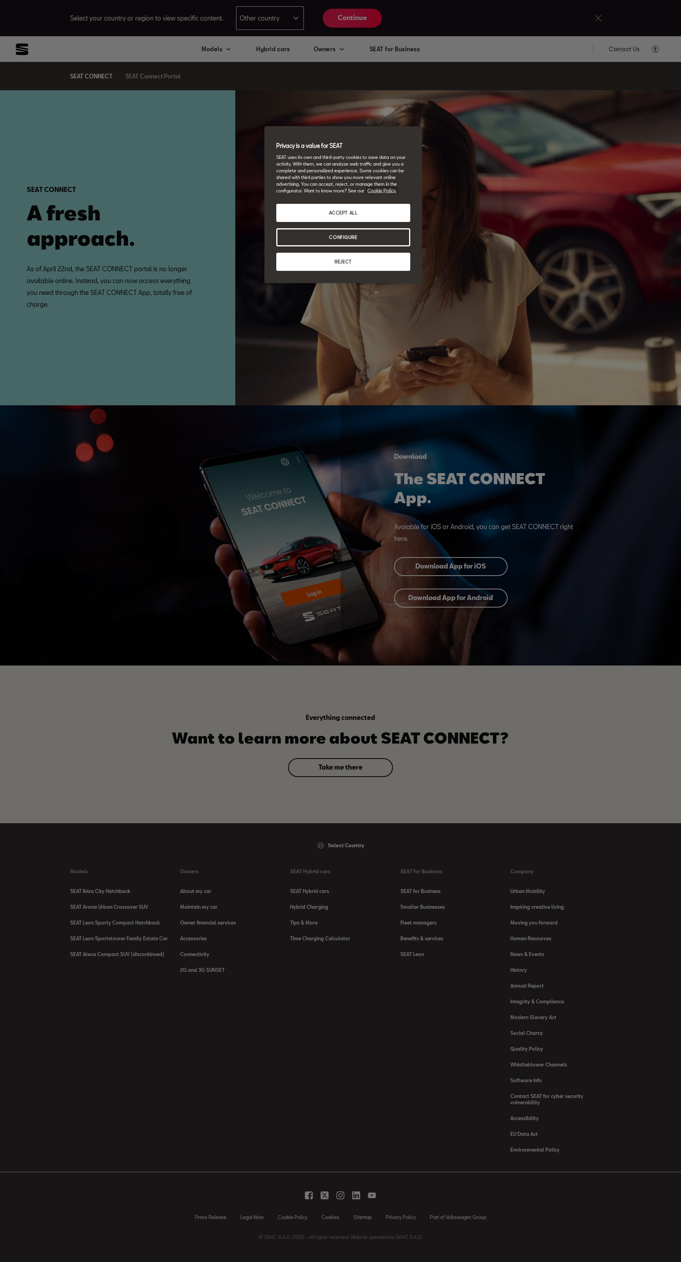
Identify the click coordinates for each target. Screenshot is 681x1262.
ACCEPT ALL (343, 212)
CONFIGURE (343, 237)
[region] (343, 204)
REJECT (343, 261)
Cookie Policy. (381, 190)
